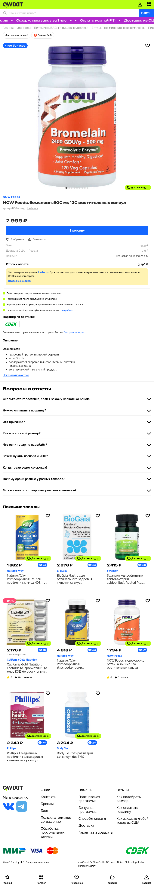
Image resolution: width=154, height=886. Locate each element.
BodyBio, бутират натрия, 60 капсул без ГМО (75, 755)
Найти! (146, 13)
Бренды (47, 804)
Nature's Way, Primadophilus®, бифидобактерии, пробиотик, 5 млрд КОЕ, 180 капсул (77, 664)
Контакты (48, 797)
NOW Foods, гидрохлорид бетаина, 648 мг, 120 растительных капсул (125, 664)
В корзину (77, 230)
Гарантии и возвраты (96, 832)
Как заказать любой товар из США (132, 820)
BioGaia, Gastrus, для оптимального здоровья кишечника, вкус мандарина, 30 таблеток (74, 579)
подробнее (67, 310)
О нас (45, 790)
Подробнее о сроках (19, 281)
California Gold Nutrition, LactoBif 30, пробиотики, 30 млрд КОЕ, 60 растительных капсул (27, 668)
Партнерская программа (89, 799)
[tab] (66, 188)
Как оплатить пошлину (127, 810)
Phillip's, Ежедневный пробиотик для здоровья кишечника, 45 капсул (25, 756)
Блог (44, 811)
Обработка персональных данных (52, 832)
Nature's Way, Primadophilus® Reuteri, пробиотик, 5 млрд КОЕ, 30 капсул (26, 579)
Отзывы (122, 790)
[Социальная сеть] (8, 806)
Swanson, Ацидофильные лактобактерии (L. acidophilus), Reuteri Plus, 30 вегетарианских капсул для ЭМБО (126, 579)
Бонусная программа (88, 810)
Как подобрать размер (128, 799)
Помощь (85, 790)
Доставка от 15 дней (16, 35)
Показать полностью (16, 375)
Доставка (86, 825)
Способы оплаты (92, 818)
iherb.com (32, 208)
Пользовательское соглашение (56, 819)
